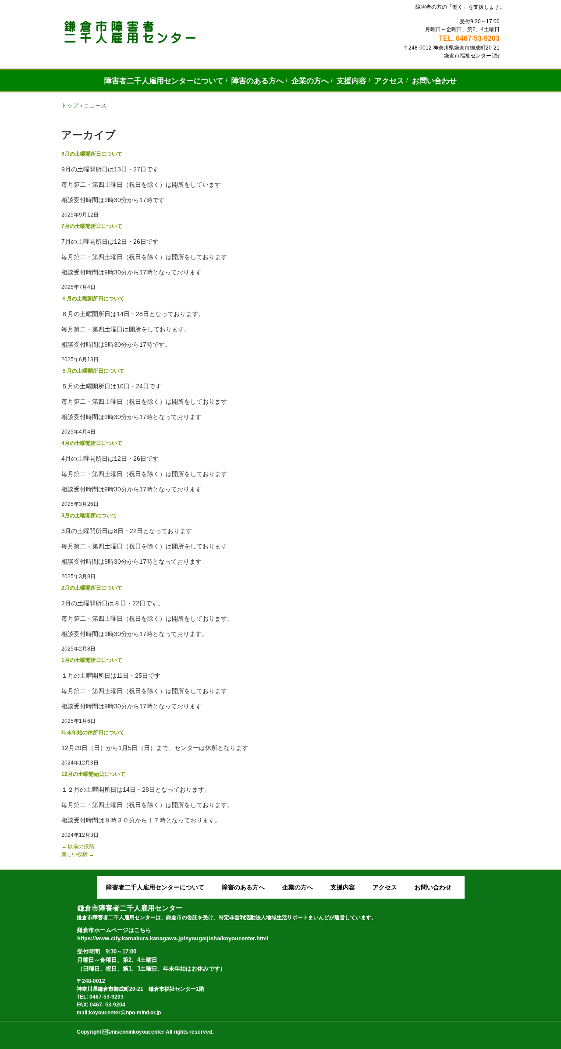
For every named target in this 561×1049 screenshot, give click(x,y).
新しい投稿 (77, 854)
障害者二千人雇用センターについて (164, 81)
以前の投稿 (77, 846)
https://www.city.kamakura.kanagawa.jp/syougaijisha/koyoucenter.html (173, 938)
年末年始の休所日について (92, 732)
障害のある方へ (257, 81)
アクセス (389, 81)
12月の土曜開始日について (93, 774)
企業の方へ (310, 81)
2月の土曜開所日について (91, 588)
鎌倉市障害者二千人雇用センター (157, 32)
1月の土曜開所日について (91, 660)
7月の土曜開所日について (91, 226)
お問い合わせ (434, 81)
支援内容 (351, 81)
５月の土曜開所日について (92, 371)
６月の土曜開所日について (92, 298)
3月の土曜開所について (89, 515)
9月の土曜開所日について (91, 154)
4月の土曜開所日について (91, 443)
